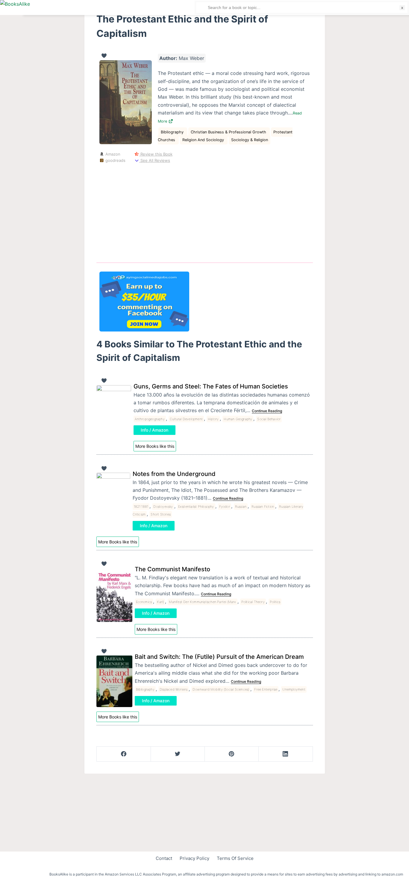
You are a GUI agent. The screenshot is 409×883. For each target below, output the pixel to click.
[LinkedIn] (285, 754)
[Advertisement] (204, 212)
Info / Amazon (154, 430)
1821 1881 (141, 506)
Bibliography (173, 132)
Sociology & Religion (249, 140)
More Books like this (154, 446)
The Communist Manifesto (172, 569)
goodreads (114, 160)
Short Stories (161, 514)
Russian (240, 506)
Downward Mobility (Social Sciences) (221, 689)
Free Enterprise (265, 689)
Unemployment (293, 689)
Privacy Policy (194, 858)
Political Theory (253, 602)
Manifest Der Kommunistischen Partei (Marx (202, 602)
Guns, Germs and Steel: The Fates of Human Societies (211, 386)
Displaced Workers (173, 689)
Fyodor (224, 506)
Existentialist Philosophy (196, 506)
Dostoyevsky (163, 506)
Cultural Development (186, 419)
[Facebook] (124, 754)
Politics (275, 602)
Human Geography (238, 419)
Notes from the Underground (174, 473)
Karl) (160, 602)
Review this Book (155, 154)
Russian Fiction (263, 506)
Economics (144, 602)
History (213, 419)
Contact (164, 858)
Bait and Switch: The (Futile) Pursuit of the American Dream (219, 656)
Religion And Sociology (203, 140)
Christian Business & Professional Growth (229, 132)
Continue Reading (267, 411)
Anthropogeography (150, 419)
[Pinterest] (232, 754)
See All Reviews (154, 160)
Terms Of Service (235, 858)
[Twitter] (178, 754)
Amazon (112, 154)
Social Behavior (269, 419)
